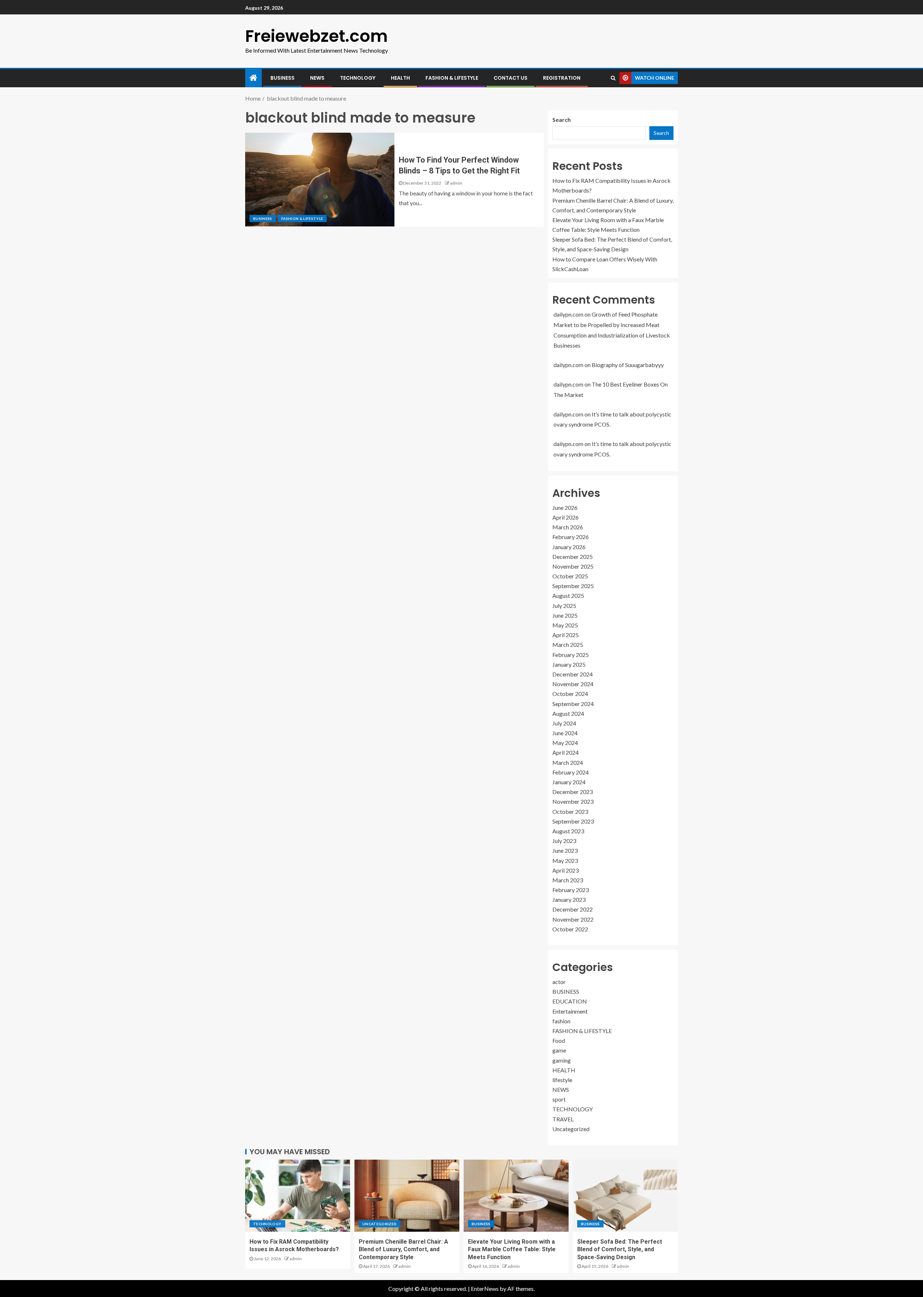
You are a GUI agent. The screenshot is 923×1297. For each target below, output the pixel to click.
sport (559, 1099)
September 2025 (573, 585)
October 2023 (570, 811)
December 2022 (572, 909)
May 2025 (565, 625)
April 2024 (565, 752)
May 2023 (565, 860)
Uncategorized (570, 1128)
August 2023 (568, 831)
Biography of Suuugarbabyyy (628, 364)
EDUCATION (569, 1001)
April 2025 (565, 634)
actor (559, 981)
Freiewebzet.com (316, 36)
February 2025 (570, 654)
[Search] (613, 78)
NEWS (317, 77)
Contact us (510, 77)
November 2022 (572, 919)
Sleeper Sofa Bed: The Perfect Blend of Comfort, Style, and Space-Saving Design (619, 1249)
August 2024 (568, 713)
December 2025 (572, 556)
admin (456, 183)
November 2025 (572, 566)
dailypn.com (568, 314)
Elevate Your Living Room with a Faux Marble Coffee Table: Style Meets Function (512, 1249)
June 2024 (565, 732)
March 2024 (567, 762)
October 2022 (570, 929)
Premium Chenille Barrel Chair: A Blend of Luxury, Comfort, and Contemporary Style (403, 1249)
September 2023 (573, 821)
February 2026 (570, 536)
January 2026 (569, 546)
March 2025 (567, 644)
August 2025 (568, 595)
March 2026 (567, 527)
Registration (561, 77)
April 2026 (565, 517)
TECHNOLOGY (357, 77)
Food (558, 1040)
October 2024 (570, 693)
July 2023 (564, 840)
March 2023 (567, 880)
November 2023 (572, 801)
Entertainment (570, 1011)
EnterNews (485, 1288)
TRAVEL (563, 1119)
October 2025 (570, 576)
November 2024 (572, 683)
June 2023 (565, 850)
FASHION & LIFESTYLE (451, 77)
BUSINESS (282, 77)
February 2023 (570, 889)
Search (561, 119)
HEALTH (400, 77)
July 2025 (564, 605)
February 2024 (570, 772)
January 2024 (569, 781)
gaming (561, 1060)
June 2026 (565, 507)
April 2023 (565, 870)
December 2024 (572, 674)
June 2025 (565, 615)
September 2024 (573, 703)
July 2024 (564, 723)
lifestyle (562, 1079)
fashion (561, 1021)
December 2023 (572, 791)
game (559, 1050)
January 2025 (569, 664)
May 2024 (565, 742)
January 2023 (569, 899)
